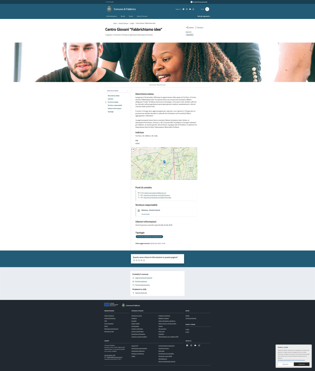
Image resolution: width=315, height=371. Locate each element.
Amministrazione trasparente (166, 346)
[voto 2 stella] (136, 260)
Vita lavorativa (162, 329)
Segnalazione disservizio (138, 351)
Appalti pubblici (135, 324)
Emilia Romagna (110, 2)
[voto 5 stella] (144, 260)
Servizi (131, 16)
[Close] (310, 345)
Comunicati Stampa (191, 318)
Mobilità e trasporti (163, 318)
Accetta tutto (302, 364)
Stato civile (161, 331)
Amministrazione (111, 16)
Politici (106, 326)
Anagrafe (133, 321)
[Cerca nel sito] (207, 9)
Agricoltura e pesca (136, 316)
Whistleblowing (162, 359)
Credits (133, 356)
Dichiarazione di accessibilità (166, 354)
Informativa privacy (163, 348)
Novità (123, 16)
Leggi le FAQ (134, 346)
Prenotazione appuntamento (139, 348)
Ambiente (134, 318)
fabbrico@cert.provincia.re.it (114, 357)
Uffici (105, 321)
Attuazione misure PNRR (165, 356)
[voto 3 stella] (139, 260)
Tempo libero (190, 35)
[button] (164, 162)
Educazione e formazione (138, 334)
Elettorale (161, 334)
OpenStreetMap (186, 179)
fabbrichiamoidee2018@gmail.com (155, 193)
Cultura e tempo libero (137, 331)
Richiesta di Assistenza (137, 354)
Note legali (161, 351)
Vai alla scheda (146, 214)
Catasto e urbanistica (137, 329)
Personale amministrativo (111, 329)
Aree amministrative (109, 318)
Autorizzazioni (135, 326)
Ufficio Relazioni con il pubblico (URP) (168, 337)
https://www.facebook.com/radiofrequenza (157, 195)
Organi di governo (109, 316)
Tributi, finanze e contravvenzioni (167, 324)
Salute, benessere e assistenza (166, 321)
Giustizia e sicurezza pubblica (139, 337)
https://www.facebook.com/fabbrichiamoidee (157, 197)
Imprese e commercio (164, 316)
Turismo (160, 326)
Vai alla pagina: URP (109, 355)
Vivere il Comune (142, 16)
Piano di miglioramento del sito (166, 361)
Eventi (187, 332)
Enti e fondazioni (108, 324)
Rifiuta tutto (285, 364)
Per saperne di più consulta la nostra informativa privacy (291, 360)
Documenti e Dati (109, 331)
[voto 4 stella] (141, 260)
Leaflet (178, 179)
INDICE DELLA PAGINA (112, 91)
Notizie (187, 316)
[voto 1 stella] (134, 260)
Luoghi (187, 329)
